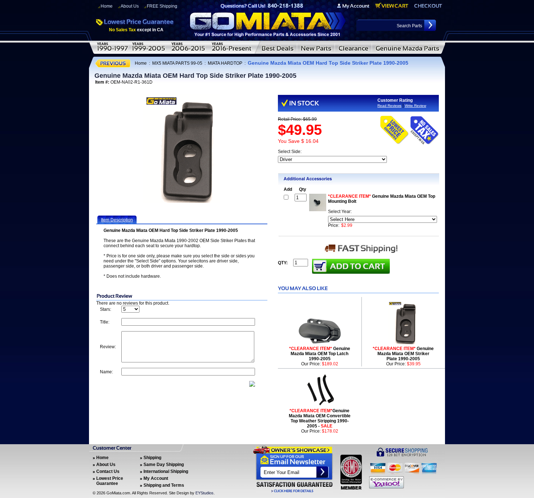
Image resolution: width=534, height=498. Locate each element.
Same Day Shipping (163, 464)
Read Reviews (389, 106)
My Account (155, 478)
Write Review (415, 106)
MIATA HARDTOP (225, 63)
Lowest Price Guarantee (109, 481)
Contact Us (108, 471)
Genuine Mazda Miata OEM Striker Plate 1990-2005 (403, 353)
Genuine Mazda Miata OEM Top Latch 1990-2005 (319, 353)
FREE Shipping (162, 6)
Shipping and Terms (163, 485)
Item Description (117, 219)
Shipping (152, 457)
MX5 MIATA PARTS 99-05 (177, 63)
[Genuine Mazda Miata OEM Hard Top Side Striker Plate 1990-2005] (181, 148)
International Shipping (165, 471)
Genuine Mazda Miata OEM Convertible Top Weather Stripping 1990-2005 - (320, 418)
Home (107, 6)
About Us (130, 6)
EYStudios (204, 493)
